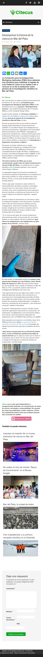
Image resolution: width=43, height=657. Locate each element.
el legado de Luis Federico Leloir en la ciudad (20, 115)
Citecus (18, 42)
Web (18, 624)
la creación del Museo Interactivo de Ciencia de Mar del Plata (19, 323)
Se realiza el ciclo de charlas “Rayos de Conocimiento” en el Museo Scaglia (20, 470)
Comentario (10, 588)
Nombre (9, 612)
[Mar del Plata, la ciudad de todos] (20, 518)
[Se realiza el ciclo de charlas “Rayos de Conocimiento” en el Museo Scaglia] (20, 487)
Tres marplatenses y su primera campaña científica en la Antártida (19, 536)
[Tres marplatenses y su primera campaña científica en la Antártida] (20, 548)
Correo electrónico (10, 619)
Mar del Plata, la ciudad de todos (18, 504)
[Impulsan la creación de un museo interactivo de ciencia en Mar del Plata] (20, 451)
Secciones (8, 22)
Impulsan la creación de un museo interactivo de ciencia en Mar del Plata (19, 436)
